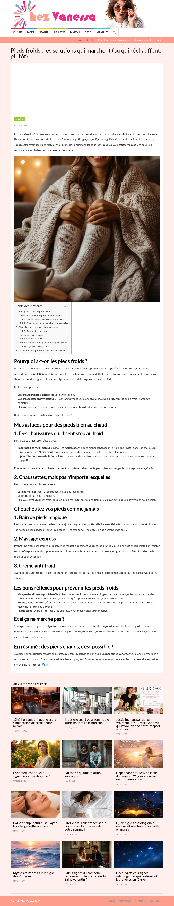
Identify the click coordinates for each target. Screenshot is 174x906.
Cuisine (17, 32)
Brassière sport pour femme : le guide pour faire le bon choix (87, 721)
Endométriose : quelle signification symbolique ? (31, 774)
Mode (30, 32)
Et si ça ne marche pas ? (35, 346)
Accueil (111, 900)
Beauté (43, 32)
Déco (88, 32)
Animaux (102, 32)
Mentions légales (154, 900)
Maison (75, 32)
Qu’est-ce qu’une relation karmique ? (83, 774)
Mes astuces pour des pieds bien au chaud (40, 315)
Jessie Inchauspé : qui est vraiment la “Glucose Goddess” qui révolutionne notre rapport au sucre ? (138, 724)
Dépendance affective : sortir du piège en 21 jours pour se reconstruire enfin (136, 776)
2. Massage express (33, 335)
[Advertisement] (87, 91)
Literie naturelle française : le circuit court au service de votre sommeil (85, 826)
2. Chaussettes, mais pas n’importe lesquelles (46, 323)
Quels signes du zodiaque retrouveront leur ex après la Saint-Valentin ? (85, 876)
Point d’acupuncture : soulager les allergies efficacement (35, 824)
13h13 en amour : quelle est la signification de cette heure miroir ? (34, 722)
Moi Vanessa (125, 900)
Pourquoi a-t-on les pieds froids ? (35, 311)
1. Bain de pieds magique (36, 331)
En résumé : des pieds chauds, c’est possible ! (41, 350)
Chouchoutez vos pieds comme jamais (38, 327)
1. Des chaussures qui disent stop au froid (44, 319)
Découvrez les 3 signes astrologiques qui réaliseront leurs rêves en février (136, 876)
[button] (114, 32)
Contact (139, 900)
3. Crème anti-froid (33, 338)
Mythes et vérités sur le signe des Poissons (34, 874)
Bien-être (59, 32)
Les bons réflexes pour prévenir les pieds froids (42, 342)
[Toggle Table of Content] (64, 306)
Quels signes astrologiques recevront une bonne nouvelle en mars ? (137, 826)
